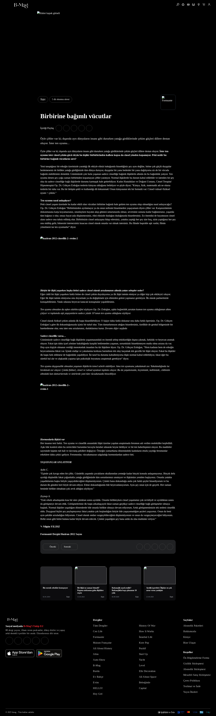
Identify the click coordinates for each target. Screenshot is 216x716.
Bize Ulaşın (189, 642)
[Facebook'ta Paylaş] (59, 128)
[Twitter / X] (27, 641)
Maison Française (102, 642)
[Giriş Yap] (209, 4)
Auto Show (99, 659)
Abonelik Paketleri (193, 625)
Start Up (143, 654)
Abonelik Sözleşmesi (194, 669)
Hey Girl (97, 693)
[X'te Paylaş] (66, 128)
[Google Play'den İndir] (49, 653)
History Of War (147, 625)
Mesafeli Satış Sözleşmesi (196, 675)
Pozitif (142, 648)
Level (142, 665)
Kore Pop (144, 642)
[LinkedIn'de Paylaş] (81, 128)
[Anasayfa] (183, 4)
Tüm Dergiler (100, 625)
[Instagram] (9, 641)
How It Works (146, 631)
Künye (186, 637)
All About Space (148, 676)
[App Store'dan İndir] (20, 653)
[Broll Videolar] (198, 4)
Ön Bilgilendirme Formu (196, 658)
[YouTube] (18, 641)
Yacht (142, 659)
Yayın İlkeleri (190, 692)
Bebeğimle (144, 682)
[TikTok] (45, 641)
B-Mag (96, 665)
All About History (102, 648)
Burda (96, 671)
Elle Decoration (147, 671)
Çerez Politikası (191, 680)
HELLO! (98, 688)
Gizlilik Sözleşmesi (193, 663)
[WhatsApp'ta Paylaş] (74, 128)
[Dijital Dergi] (193, 4)
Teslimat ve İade (192, 686)
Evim (96, 682)
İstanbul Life (145, 637)
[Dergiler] (188, 4)
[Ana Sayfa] (12, 620)
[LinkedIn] (36, 641)
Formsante (98, 637)
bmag (14, 712)
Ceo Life (97, 631)
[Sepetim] (204, 4)
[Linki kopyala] (89, 128)
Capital (143, 688)
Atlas (96, 654)
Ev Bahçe (98, 676)
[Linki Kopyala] (170, 547)
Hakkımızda (189, 631)
